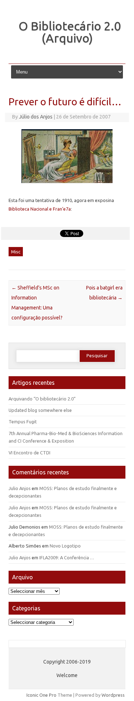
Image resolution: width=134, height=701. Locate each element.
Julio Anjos (20, 488)
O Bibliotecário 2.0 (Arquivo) (70, 32)
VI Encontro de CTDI (29, 452)
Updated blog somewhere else (40, 410)
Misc (15, 251)
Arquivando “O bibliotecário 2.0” (42, 398)
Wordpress (113, 694)
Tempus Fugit (23, 421)
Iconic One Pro (41, 694)
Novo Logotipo (65, 545)
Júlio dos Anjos (36, 117)
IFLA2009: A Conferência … (66, 557)
